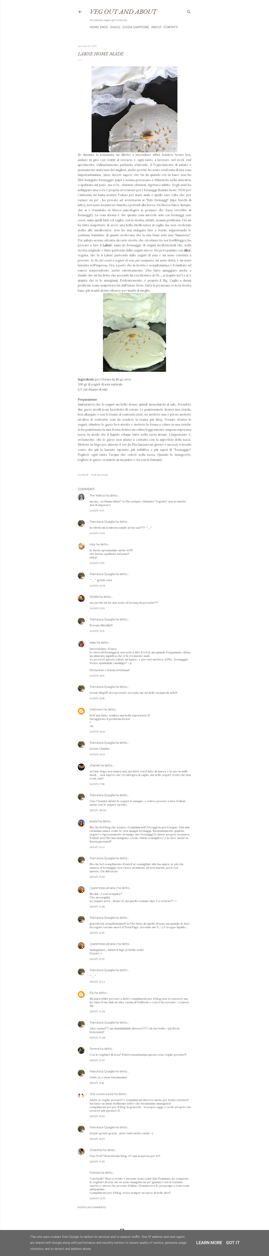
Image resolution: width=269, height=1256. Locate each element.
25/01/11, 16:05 (97, 1116)
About (156, 27)
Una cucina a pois (101, 1094)
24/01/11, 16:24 (97, 754)
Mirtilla (94, 597)
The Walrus (97, 495)
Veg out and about (123, 11)
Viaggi (115, 27)
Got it (233, 1242)
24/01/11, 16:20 (97, 731)
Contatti (171, 27)
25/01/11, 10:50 (97, 876)
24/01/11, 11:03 (97, 533)
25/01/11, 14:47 (97, 1060)
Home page (99, 27)
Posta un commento (92, 1207)
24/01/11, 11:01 (97, 510)
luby (92, 544)
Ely (92, 993)
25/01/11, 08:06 (98, 810)
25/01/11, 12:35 (97, 932)
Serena (94, 1049)
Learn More (209, 1242)
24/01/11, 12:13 (97, 630)
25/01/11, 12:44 (97, 981)
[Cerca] (188, 11)
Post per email (99, 474)
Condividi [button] (83, 474)
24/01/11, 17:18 (97, 784)
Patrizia (95, 1172)
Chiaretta (96, 1150)
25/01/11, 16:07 (97, 1138)
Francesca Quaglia (102, 521)
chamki (95, 765)
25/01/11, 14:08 (97, 1037)
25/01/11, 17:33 (97, 1161)
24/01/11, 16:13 (97, 675)
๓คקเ (93, 642)
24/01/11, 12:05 (97, 585)
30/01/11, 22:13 (97, 1198)
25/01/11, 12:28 (97, 906)
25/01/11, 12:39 (97, 959)
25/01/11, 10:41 (97, 847)
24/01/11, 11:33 (97, 563)
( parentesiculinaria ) (103, 888)
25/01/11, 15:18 (97, 1082)
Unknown (96, 709)
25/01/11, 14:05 (97, 1011)
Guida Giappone (135, 27)
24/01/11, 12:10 (97, 608)
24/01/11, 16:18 (97, 698)
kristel (94, 821)
